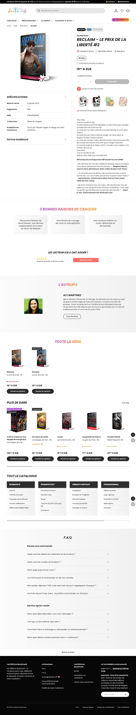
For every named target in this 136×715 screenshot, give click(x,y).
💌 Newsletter (123, 2)
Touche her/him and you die (51, 504)
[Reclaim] (43, 358)
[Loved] (68, 421)
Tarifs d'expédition (123, 707)
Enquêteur (76, 490)
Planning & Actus (63, 20)
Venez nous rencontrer (83, 682)
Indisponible (112, 82)
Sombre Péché (113, 437)
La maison (45, 20)
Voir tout (125, 402)
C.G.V (77, 707)
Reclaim (35, 372)
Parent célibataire (17, 503)
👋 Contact (110, 2)
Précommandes (29, 20)
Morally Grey (46, 495)
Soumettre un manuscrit (80, 676)
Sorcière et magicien (81, 495)
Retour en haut (68, 652)
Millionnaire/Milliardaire (19, 508)
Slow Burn (121, 51)
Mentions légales (88, 707)
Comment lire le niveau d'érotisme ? (93, 111)
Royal (43, 499)
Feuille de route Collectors (53, 688)
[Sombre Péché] (118, 421)
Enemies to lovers (48, 490)
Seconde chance (105, 51)
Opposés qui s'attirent (18, 499)
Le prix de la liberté (101, 42)
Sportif (12, 490)
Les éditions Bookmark (19, 707)
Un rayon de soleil (40, 437)
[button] (128, 10)
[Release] (18, 358)
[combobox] (70, 10)
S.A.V (44, 668)
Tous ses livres (72, 316)
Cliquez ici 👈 (75, 2)
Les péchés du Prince (91, 437)
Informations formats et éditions (91, 63)
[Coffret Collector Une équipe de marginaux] (18, 421)
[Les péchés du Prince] (93, 421)
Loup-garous (109, 495)
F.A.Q (44, 673)
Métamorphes (110, 490)
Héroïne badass (78, 499)
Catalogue (12, 20)
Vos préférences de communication (50, 682)
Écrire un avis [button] (86, 260)
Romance (24, 26)
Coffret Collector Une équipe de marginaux (16, 438)
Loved (60, 437)
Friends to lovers (87, 51)
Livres (9, 26)
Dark (15, 26)
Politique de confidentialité (105, 707)
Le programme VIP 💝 (51, 677)
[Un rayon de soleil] (43, 421)
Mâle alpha (108, 503)
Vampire (107, 508)
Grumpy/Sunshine (79, 503)
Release (10, 372)
